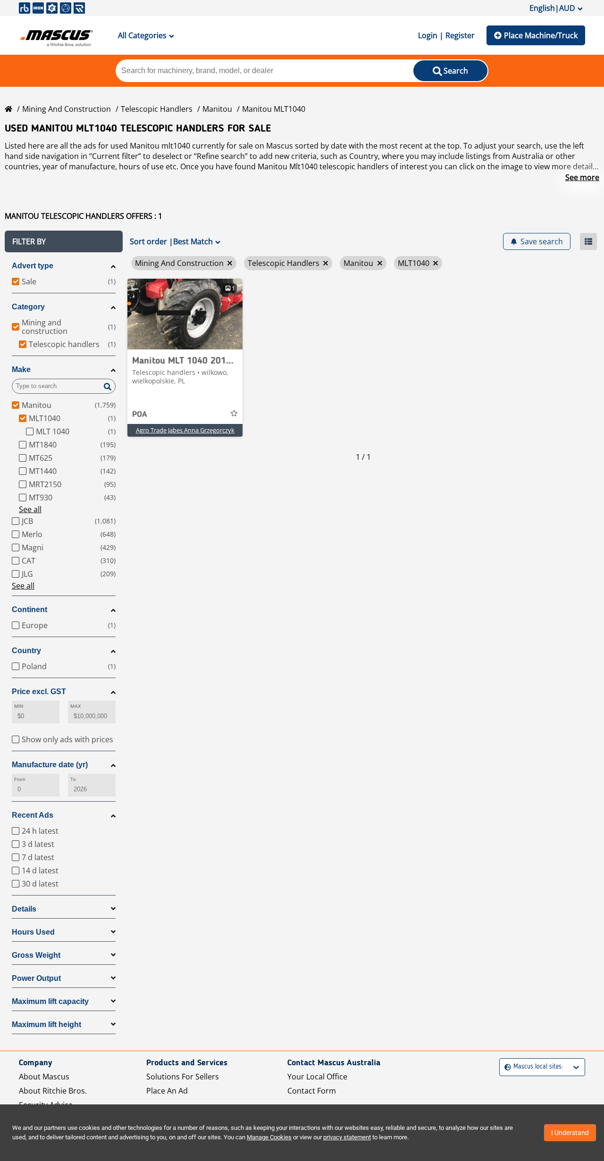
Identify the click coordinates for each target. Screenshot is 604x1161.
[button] (64, 241)
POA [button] (139, 414)
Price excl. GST (39, 692)
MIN (18, 706)
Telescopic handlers (157, 109)
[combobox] (505, 1067)
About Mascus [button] (44, 1076)
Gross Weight (36, 955)
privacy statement (347, 1137)
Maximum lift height (46, 1024)
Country (26, 651)
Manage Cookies (269, 1137)
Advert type (32, 266)
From (19, 779)
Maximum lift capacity (50, 1001)
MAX (75, 706)
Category (28, 307)
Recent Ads (32, 815)
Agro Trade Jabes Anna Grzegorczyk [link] (185, 430)
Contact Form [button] (311, 1091)
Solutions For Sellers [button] (182, 1076)
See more (582, 177)
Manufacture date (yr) (50, 765)
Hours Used (33, 932)
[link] (185, 314)
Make (21, 369)
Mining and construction (66, 109)
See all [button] (30, 509)
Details (24, 909)
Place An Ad (167, 1091)
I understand (570, 1132)
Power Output (36, 978)
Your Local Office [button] (317, 1076)
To (73, 779)
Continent (29, 609)
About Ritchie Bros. (53, 1091)
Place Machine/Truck (541, 35)
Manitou (217, 109)
